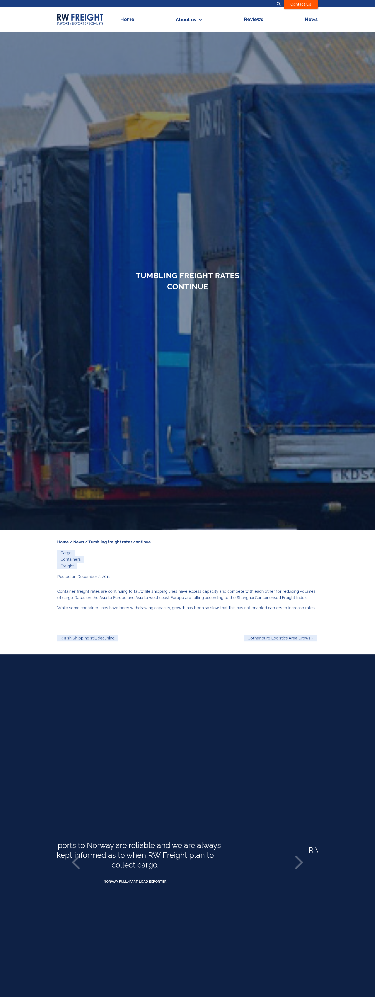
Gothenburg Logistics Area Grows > (280, 638)
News (311, 19)
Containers (71, 559)
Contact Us (300, 4)
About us (186, 19)
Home (127, 19)
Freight (67, 566)
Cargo (66, 552)
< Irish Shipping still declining (88, 638)
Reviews (253, 19)
